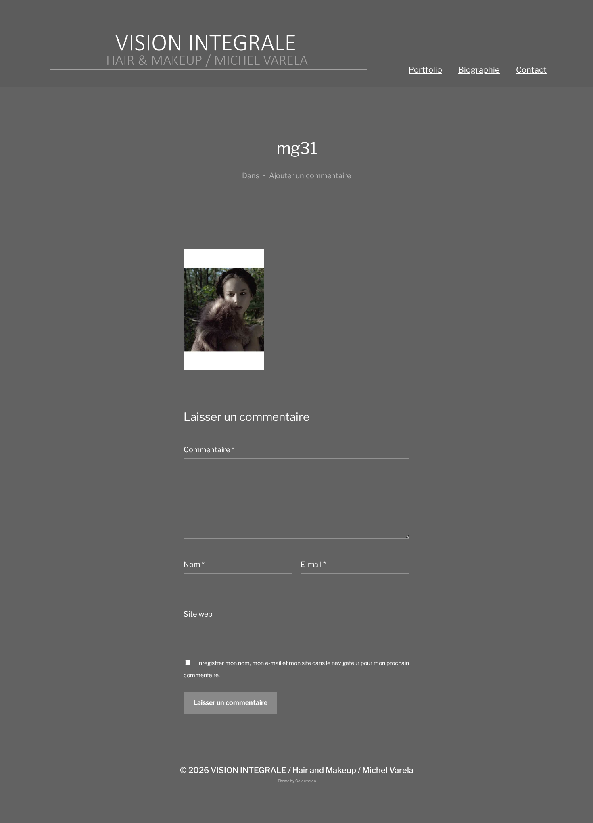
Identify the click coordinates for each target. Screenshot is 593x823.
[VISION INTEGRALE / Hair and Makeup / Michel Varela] (207, 52)
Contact (531, 70)
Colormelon (305, 781)
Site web (198, 614)
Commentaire (209, 449)
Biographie (479, 70)
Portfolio (425, 70)
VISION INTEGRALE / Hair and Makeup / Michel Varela (312, 770)
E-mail (313, 564)
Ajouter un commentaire (310, 175)
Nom (194, 564)
